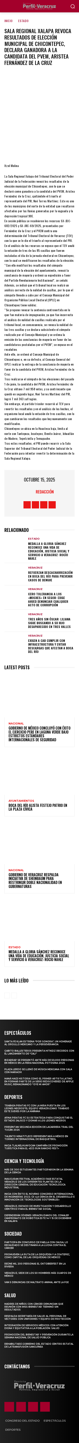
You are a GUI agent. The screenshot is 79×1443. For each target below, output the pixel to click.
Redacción (45, 492)
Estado (23, 20)
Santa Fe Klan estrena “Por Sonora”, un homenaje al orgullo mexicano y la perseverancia (38, 1043)
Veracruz (35, 568)
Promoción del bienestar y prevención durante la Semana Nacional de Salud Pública (38, 1336)
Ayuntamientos (21, 801)
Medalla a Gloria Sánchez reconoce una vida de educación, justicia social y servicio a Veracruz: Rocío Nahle (48, 551)
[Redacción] (30, 491)
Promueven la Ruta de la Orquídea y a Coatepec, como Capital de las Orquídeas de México (37, 1256)
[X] (26, 150)
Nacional (16, 723)
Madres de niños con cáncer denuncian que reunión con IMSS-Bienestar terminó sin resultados (33, 1307)
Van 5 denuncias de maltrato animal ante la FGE (36, 1282)
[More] (66, 150)
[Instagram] (35, 504)
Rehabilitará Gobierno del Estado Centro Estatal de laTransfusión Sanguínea (39, 1345)
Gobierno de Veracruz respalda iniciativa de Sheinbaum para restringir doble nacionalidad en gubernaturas (35, 880)
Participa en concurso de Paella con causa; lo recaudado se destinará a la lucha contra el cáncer (36, 1245)
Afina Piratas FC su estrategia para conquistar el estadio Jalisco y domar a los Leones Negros (38, 1119)
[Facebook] (13, 150)
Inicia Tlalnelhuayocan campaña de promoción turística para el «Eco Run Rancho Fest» (36, 1147)
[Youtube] (52, 504)
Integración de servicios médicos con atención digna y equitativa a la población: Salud (36, 1327)
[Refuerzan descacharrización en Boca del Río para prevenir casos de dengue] (14, 574)
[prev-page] (7, 995)
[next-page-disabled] (14, 995)
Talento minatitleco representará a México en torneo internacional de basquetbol (36, 1138)
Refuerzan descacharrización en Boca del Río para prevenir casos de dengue (50, 576)
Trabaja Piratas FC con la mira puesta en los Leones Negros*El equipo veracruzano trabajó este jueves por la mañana (36, 1108)
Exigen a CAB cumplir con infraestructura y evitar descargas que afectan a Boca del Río (50, 646)
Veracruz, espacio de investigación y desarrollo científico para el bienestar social (37, 1207)
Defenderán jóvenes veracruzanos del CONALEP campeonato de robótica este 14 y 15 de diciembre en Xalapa (37, 1218)
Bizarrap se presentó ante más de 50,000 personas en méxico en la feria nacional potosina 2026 (39, 1061)
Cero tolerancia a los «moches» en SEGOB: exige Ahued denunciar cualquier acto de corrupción (48, 599)
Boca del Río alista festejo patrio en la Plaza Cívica (38, 807)
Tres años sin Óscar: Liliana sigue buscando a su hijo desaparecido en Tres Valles (49, 623)
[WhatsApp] (52, 150)
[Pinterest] (39, 150)
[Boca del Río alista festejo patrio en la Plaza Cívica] (39, 773)
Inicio (8, 20)
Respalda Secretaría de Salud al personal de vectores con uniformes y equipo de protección (37, 1317)
